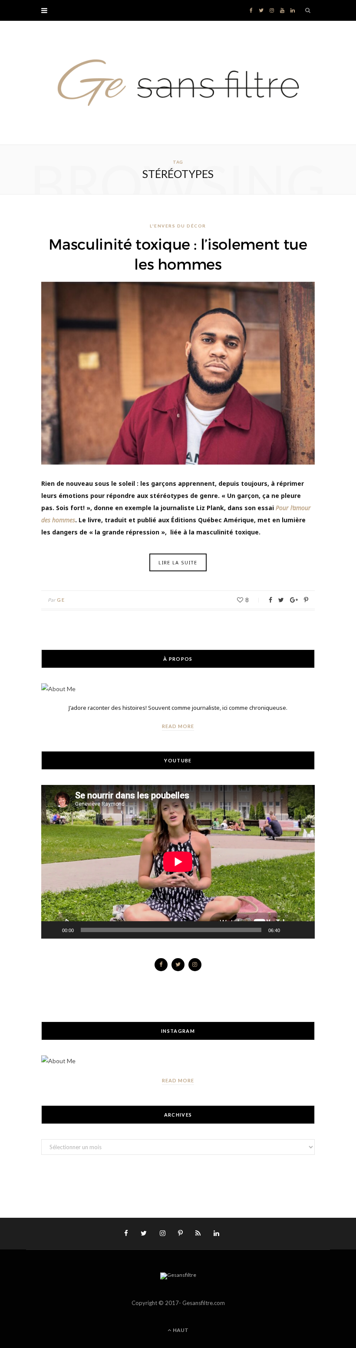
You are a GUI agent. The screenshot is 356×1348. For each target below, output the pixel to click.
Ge (61, 600)
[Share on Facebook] (270, 600)
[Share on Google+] (294, 600)
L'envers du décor (178, 225)
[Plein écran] (303, 930)
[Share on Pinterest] (306, 600)
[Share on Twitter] (281, 600)
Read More (178, 726)
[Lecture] (52, 930)
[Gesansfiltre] (178, 82)
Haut (180, 1330)
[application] (178, 862)
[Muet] (289, 930)
